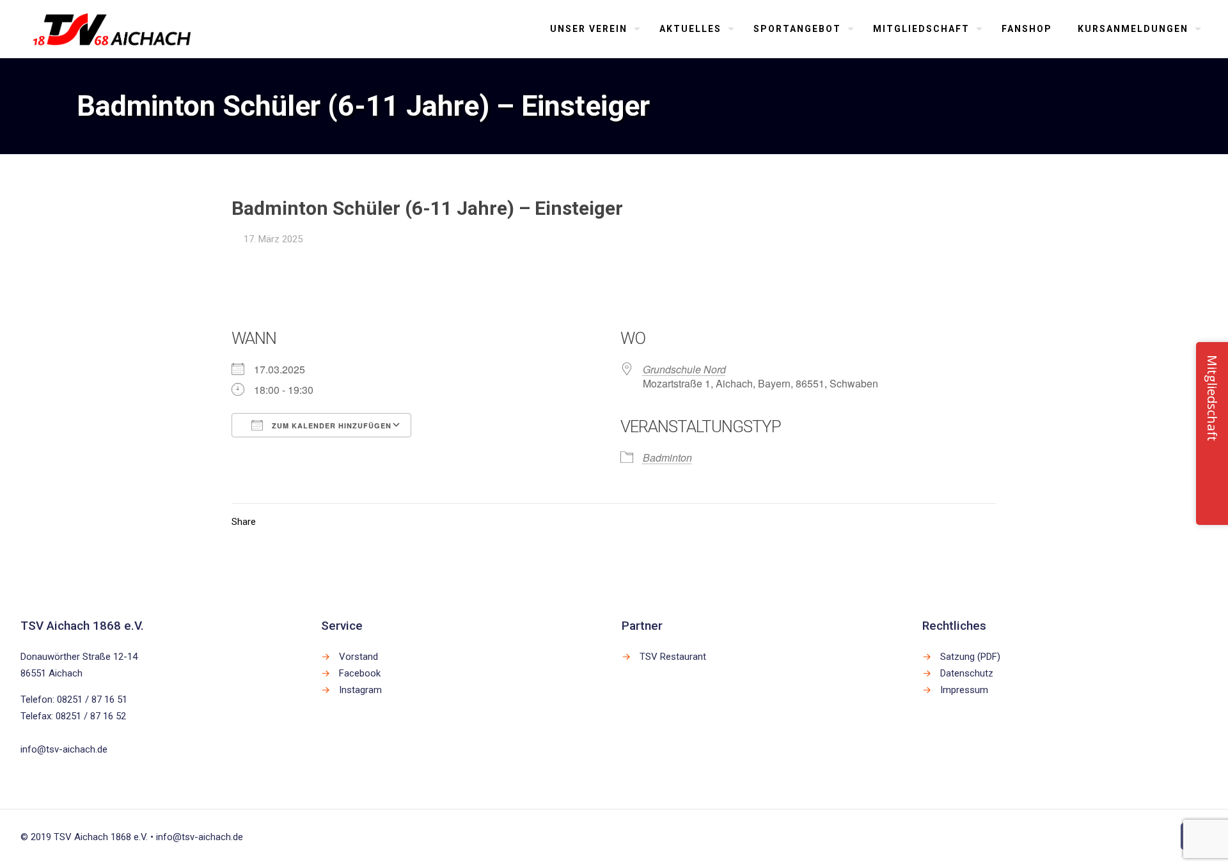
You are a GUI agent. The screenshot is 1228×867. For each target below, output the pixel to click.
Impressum (964, 690)
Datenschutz (966, 673)
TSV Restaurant (673, 656)
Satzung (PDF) (970, 656)
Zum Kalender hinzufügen (330, 425)
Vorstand (358, 656)
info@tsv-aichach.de (63, 749)
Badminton (667, 457)
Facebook (360, 673)
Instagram (360, 690)
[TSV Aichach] (112, 29)
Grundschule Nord (684, 369)
